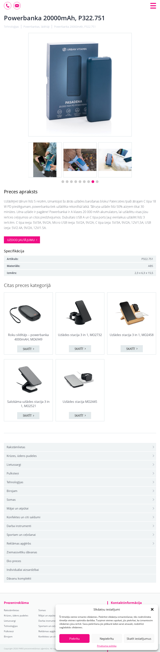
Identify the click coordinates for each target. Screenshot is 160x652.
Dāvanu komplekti (19, 578)
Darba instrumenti (19, 526)
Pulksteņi (13, 473)
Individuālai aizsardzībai (23, 570)
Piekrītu (74, 639)
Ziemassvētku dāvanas (22, 552)
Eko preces (14, 561)
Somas (11, 500)
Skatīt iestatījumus (139, 639)
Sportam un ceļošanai (21, 535)
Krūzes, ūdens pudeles (22, 456)
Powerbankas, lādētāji (36, 26)
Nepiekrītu (107, 639)
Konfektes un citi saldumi (23, 517)
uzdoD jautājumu (21, 240)
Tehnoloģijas (15, 482)
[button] (152, 609)
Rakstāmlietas (16, 447)
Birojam (12, 491)
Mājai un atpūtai (17, 508)
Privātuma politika (106, 646)
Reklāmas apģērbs (19, 543)
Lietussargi (14, 464)
